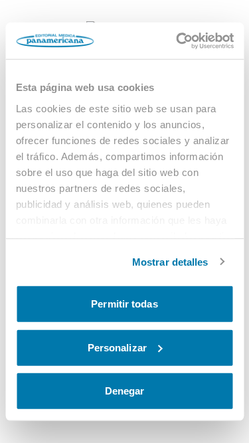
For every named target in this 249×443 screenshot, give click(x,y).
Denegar (125, 391)
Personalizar (117, 347)
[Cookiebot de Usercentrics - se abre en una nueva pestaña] (177, 40)
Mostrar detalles (170, 261)
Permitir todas (124, 304)
